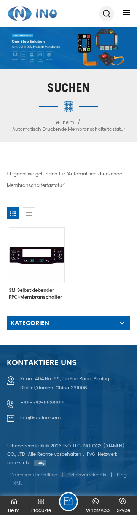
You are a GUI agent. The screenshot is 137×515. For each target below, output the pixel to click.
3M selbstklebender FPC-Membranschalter (35, 294)
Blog (122, 475)
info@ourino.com (40, 418)
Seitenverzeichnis (87, 475)
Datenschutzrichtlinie (33, 475)
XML (17, 483)
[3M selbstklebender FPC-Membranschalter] (36, 255)
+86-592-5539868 (42, 403)
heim (68, 122)
